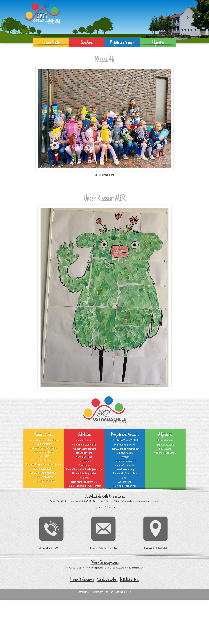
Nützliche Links (129, 580)
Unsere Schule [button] (51, 42)
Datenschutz (110, 507)
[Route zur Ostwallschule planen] (155, 528)
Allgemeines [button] (158, 42)
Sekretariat (104, 548)
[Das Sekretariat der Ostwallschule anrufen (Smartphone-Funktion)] (51, 528)
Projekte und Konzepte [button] (122, 42)
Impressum (98, 507)
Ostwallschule (162, 548)
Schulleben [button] (87, 42)
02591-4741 (59, 548)
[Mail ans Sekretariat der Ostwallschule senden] (103, 528)
